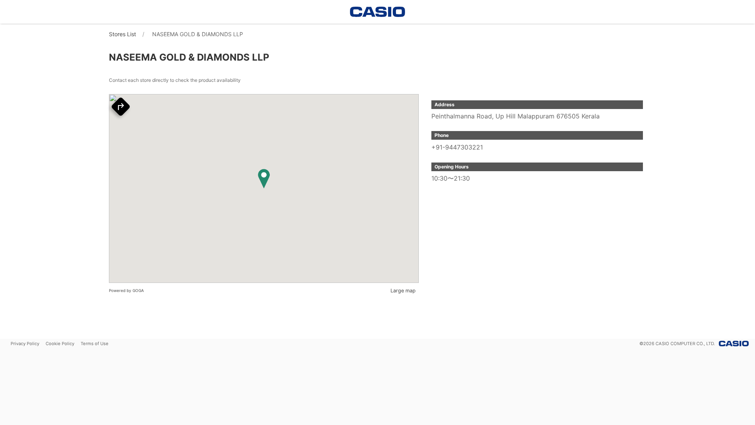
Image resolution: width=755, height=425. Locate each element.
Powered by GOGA (126, 290)
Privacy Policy (25, 343)
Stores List (122, 34)
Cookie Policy (60, 343)
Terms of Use (95, 343)
